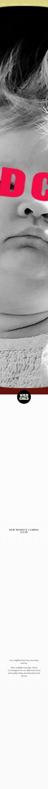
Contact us (26, 4)
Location (14, 4)
